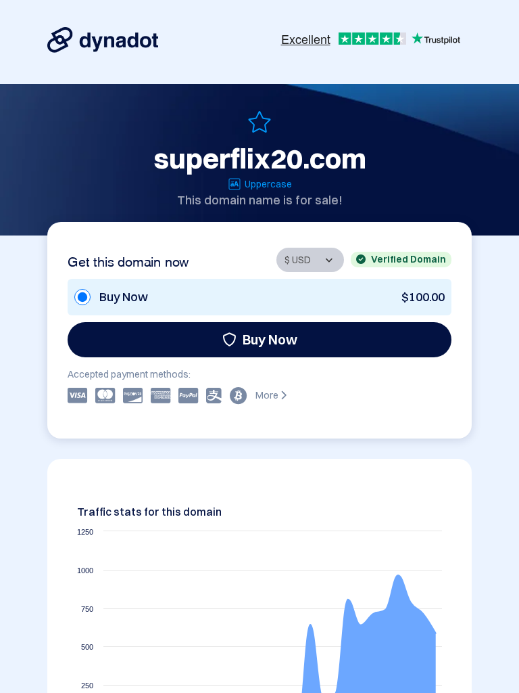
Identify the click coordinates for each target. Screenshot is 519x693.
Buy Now (270, 339)
